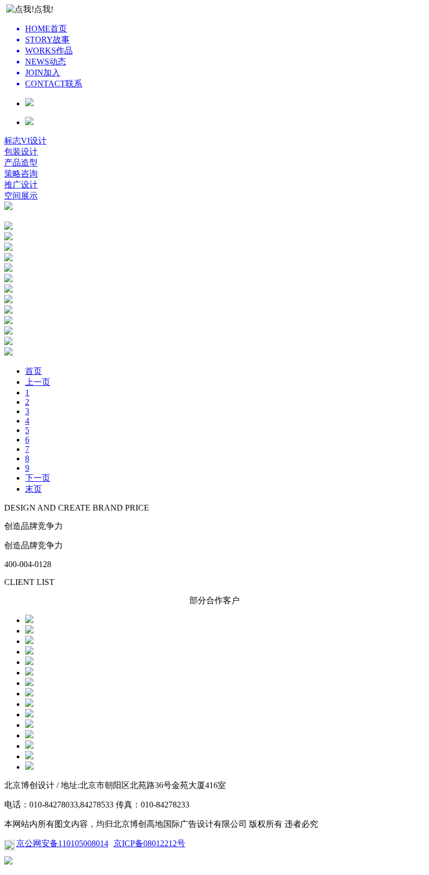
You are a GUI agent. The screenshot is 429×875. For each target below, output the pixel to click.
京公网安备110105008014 (62, 843)
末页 (33, 488)
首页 (33, 371)
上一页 (37, 382)
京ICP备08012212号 (149, 843)
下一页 (37, 477)
